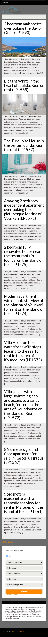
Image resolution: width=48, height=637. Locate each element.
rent (9, 556)
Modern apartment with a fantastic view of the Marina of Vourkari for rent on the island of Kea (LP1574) (24, 305)
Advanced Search (12, 595)
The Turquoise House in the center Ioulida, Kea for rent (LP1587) (24, 145)
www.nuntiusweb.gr (18, 631)
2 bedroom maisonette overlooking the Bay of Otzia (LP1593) (23, 28)
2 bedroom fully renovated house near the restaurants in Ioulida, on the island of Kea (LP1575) (23, 256)
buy (9, 559)
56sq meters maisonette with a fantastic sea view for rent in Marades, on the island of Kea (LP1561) (23, 503)
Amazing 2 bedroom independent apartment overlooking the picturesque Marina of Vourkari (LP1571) (24, 209)
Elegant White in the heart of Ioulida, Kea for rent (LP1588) (24, 85)
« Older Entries (7, 542)
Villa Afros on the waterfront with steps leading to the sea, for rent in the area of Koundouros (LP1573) (23, 351)
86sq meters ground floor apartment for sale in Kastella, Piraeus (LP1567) (23, 456)
